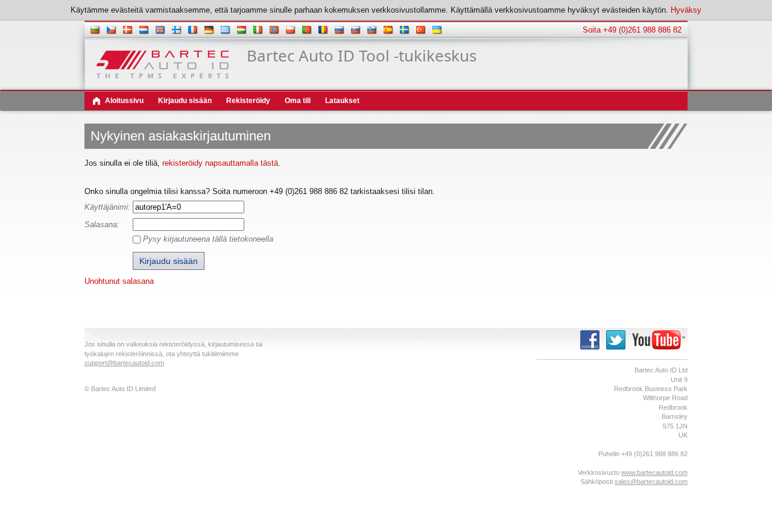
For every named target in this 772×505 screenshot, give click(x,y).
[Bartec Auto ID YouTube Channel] (659, 349)
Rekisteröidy (248, 100)
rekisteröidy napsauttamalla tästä (220, 163)
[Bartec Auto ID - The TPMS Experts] (162, 75)
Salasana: (101, 224)
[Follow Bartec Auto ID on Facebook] (590, 349)
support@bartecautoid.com (124, 362)
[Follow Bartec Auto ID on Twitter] (616, 349)
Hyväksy (686, 9)
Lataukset (342, 100)
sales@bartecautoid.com (651, 481)
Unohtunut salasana (119, 281)
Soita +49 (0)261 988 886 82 (632, 29)
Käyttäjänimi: (107, 207)
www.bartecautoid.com (654, 472)
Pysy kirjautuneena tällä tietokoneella (208, 238)
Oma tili (298, 100)
